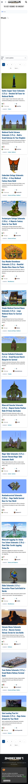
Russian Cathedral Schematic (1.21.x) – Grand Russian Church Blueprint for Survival (13, 357)
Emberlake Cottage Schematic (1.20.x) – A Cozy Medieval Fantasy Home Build (12, 178)
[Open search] (26, 2)
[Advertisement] (14, 35)
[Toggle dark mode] (5, 2)
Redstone (10, 647)
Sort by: (2, 57)
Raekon (18, 278)
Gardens (10, 425)
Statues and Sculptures (13, 562)
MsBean (18, 328)
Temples (10, 374)
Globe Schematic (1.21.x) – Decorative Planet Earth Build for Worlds (13, 588)
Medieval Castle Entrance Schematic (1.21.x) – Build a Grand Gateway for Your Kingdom (13, 135)
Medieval (14, 152)
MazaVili (18, 559)
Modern (18, 690)
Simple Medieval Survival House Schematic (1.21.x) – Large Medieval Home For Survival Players (13, 312)
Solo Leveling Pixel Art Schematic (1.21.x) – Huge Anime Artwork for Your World (14, 716)
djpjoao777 (18, 644)
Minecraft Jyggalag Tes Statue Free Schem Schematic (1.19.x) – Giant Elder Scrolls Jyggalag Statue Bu (13, 543)
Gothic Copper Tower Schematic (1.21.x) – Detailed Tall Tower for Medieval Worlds (13, 93)
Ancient (9, 473)
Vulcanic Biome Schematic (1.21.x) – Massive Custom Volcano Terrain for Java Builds (13, 630)
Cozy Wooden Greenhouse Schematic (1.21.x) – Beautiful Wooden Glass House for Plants (13, 264)
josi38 (18, 422)
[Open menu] (2, 2)
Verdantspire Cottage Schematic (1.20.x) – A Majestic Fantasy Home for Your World (13, 221)
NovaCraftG (18, 192)
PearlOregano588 (18, 730)
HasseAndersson (18, 371)
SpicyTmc (19, 106)
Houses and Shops (12, 195)
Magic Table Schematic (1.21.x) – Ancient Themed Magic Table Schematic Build (13, 456)
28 (10, 68)
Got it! (7, 781)
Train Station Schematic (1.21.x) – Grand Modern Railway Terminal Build (14, 673)
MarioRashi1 (18, 687)
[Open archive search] (8, 18)
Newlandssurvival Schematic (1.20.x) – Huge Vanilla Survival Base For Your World (13, 498)
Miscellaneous (11, 281)
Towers (9, 109)
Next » (16, 68)
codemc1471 (18, 512)
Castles (9, 152)
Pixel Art (10, 733)
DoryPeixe (19, 149)
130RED (18, 601)
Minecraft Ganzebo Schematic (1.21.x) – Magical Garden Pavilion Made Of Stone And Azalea (14, 408)
